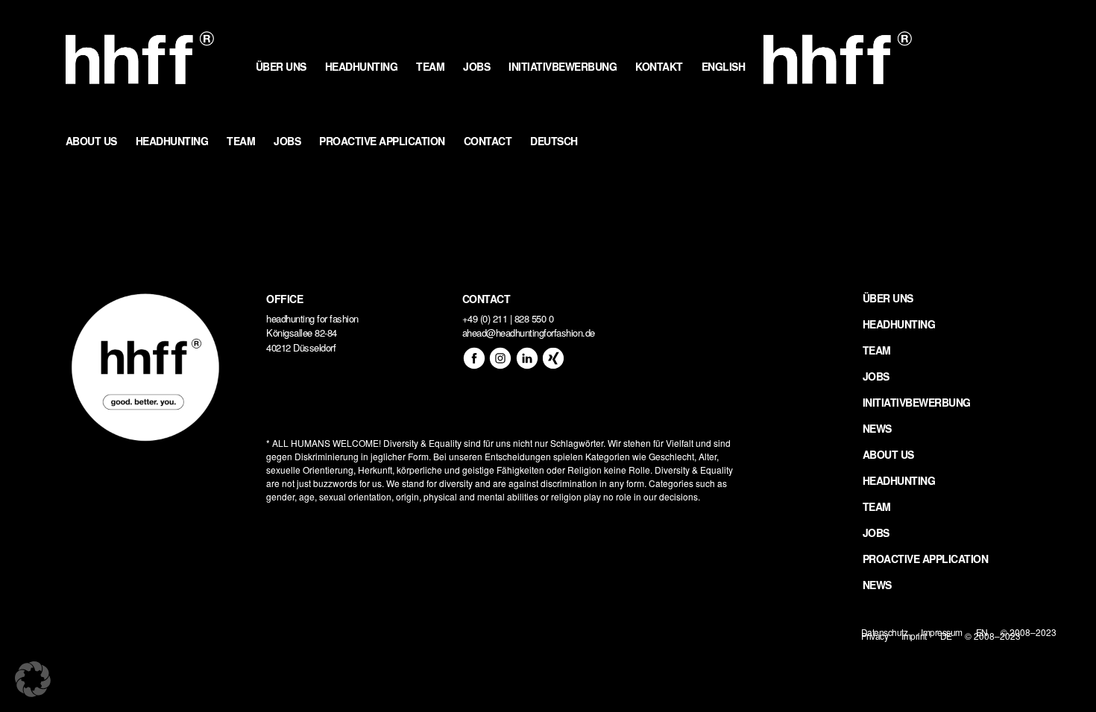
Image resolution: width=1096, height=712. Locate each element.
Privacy (875, 635)
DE (946, 635)
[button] (33, 679)
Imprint (914, 635)
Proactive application (926, 558)
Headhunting (899, 324)
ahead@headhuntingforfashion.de (528, 332)
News (877, 428)
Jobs (876, 376)
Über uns (888, 298)
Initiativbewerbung (917, 402)
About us (888, 454)
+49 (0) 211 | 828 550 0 (508, 318)
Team (877, 350)
